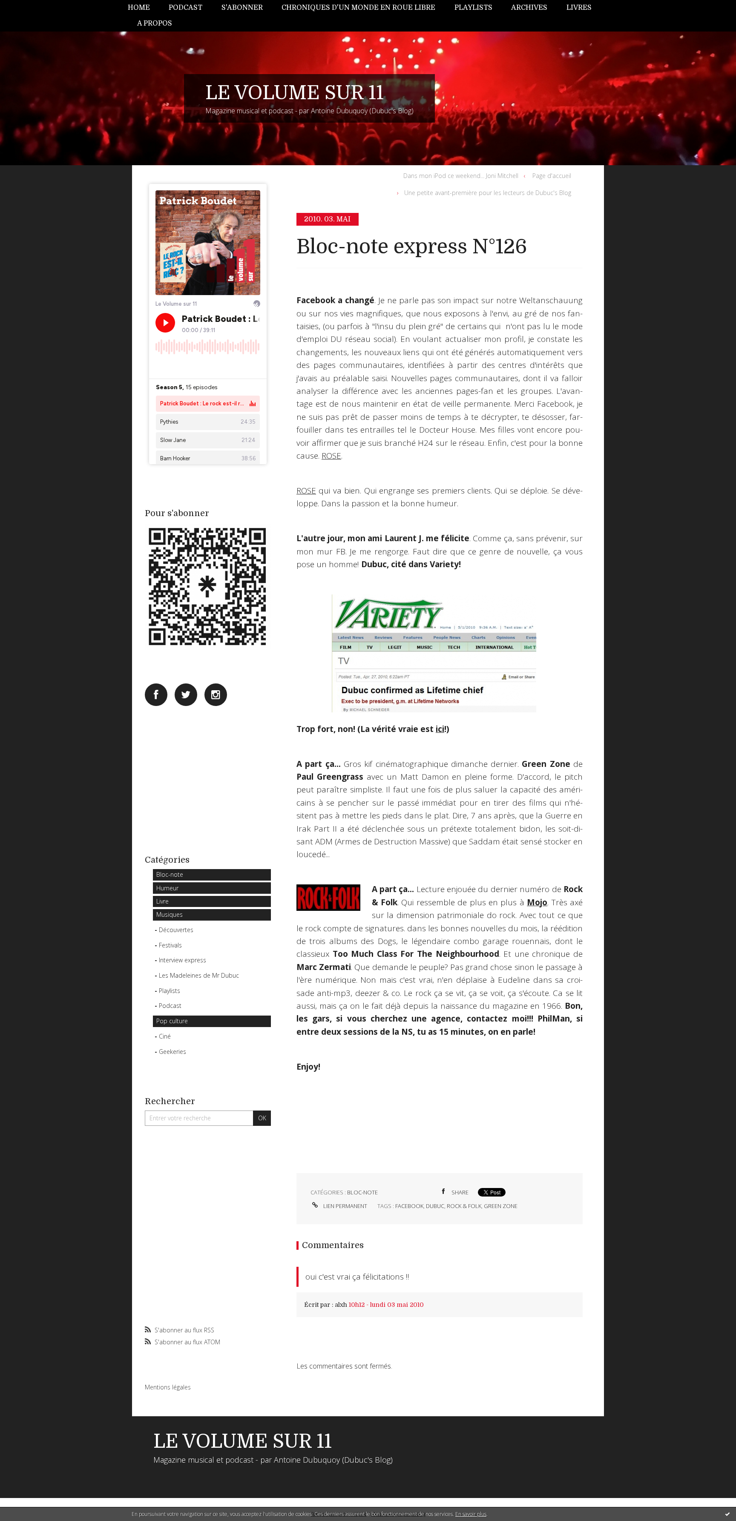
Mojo (537, 902)
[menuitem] (143, 8)
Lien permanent (344, 1206)
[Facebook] (156, 694)
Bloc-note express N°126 (411, 246)
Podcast (185, 7)
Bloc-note (169, 874)
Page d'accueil (551, 176)
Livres (579, 7)
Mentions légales (168, 1387)
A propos (154, 23)
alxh (341, 1304)
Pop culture (172, 1021)
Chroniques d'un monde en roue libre (358, 7)
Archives (529, 7)
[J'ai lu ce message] (727, 1513)
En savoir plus (470, 1514)
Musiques (169, 914)
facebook (409, 1206)
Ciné (165, 1036)
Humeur (167, 888)
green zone (501, 1206)
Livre (162, 901)
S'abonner (242, 7)
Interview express (182, 960)
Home (139, 7)
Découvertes (176, 930)
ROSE (331, 455)
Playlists (473, 7)
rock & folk (464, 1206)
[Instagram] (215, 694)
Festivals (170, 945)
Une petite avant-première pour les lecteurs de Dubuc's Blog (487, 193)
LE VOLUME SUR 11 (294, 93)
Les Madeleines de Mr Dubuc (199, 975)
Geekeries (172, 1051)
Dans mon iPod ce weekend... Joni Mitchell (460, 176)
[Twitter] (186, 694)
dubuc (435, 1206)
